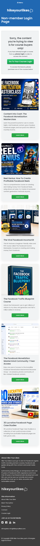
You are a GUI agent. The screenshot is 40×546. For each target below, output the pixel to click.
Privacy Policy (6, 506)
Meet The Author (7, 503)
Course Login (5, 513)
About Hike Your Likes (8, 499)
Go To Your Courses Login (20, 61)
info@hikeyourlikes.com (17, 529)
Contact (4, 510)
